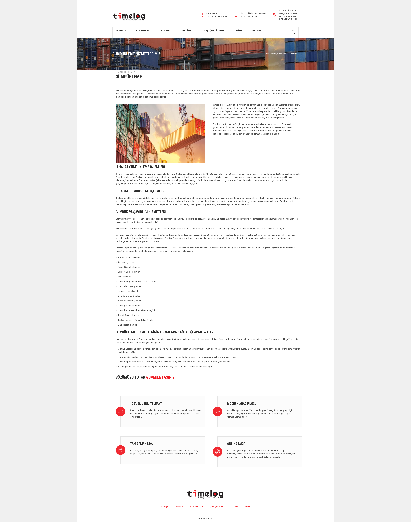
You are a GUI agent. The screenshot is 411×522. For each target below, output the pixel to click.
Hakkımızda (179, 506)
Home (265, 53)
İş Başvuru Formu (197, 506)
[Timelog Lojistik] (205, 494)
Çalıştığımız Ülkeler (218, 506)
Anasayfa (272, 53)
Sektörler (235, 506)
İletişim (247, 506)
